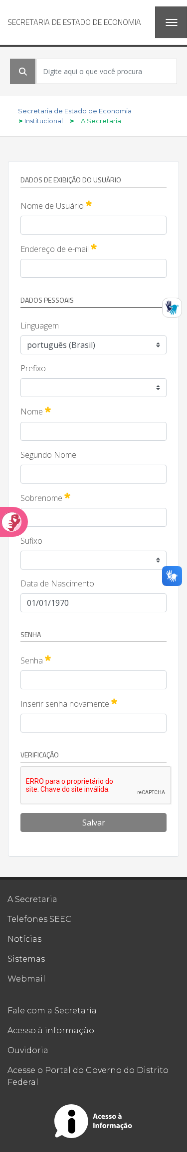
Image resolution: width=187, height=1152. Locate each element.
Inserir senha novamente (68, 703)
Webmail (26, 979)
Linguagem (39, 325)
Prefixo (33, 368)
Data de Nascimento (57, 583)
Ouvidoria (27, 1050)
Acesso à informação (50, 1030)
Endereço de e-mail (58, 248)
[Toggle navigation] (171, 22)
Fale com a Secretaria (52, 1010)
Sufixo (31, 540)
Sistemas (26, 959)
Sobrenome (45, 497)
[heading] (74, 22)
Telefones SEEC (39, 919)
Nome (35, 411)
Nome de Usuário (56, 205)
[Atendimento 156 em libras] (172, 307)
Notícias (24, 939)
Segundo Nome (48, 454)
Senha (35, 660)
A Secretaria (32, 899)
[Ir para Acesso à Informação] (93, 1121)
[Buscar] (23, 72)
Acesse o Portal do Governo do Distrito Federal (88, 1076)
